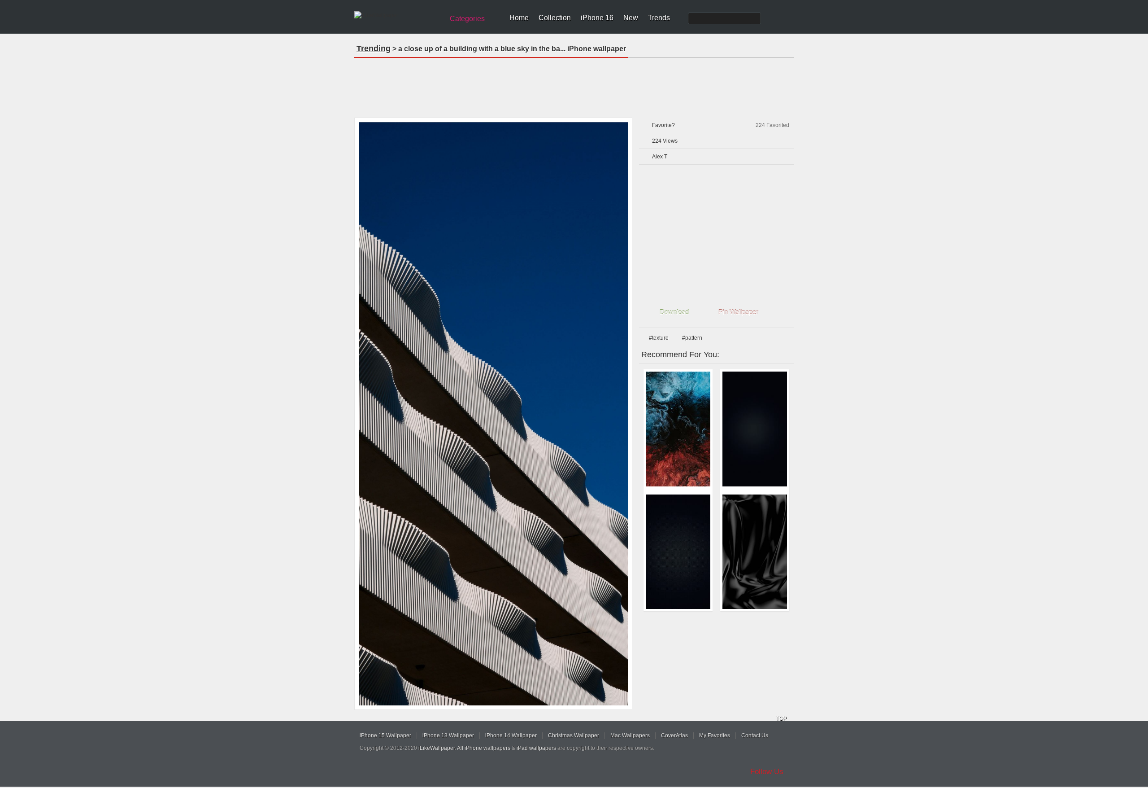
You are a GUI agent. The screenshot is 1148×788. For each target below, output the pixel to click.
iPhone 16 (597, 18)
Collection (555, 18)
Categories (467, 18)
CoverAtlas (674, 735)
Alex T (659, 156)
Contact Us (754, 735)
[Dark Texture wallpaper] (678, 552)
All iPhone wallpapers (483, 748)
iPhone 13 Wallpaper (448, 735)
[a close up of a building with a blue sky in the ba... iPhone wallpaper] (493, 413)
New (630, 18)
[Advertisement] (574, 85)
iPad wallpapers (536, 748)
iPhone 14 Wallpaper (511, 735)
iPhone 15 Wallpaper (385, 735)
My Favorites (714, 735)
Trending (374, 48)
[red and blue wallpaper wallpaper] (678, 429)
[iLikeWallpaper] (398, 15)
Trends (659, 18)
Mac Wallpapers (630, 735)
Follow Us (766, 771)
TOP (781, 718)
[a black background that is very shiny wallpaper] (754, 552)
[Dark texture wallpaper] (754, 429)
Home (519, 18)
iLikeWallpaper (436, 748)
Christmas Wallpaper (573, 735)
